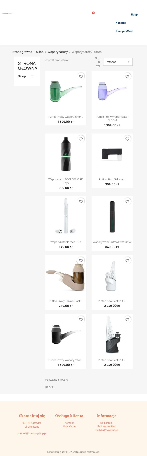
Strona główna (27, 65)
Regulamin (106, 422)
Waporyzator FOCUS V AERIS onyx (65, 181)
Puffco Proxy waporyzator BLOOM (112, 118)
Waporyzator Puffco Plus (65, 242)
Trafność (118, 62)
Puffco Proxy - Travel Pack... (66, 301)
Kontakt (121, 22)
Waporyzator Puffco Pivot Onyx (112, 242)
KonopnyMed (124, 31)
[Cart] (92, 14)
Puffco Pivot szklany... (112, 179)
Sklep (134, 14)
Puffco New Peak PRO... (112, 301)
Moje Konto (69, 426)
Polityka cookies (107, 426)
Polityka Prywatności (106, 430)
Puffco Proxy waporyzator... (65, 116)
